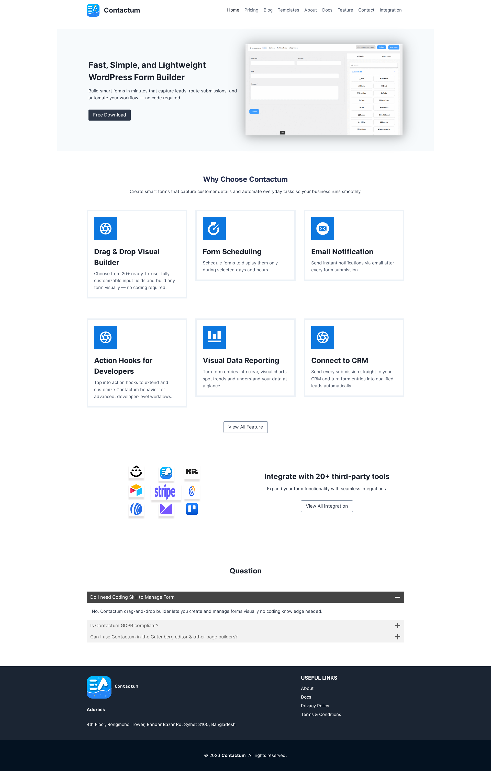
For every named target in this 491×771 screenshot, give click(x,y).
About (310, 10)
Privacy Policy (315, 705)
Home (233, 10)
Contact (366, 10)
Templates (288, 10)
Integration (391, 10)
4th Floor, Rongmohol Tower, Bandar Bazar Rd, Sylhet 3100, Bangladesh (161, 724)
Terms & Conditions (321, 714)
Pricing (251, 10)
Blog (268, 10)
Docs (327, 10)
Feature (345, 10)
